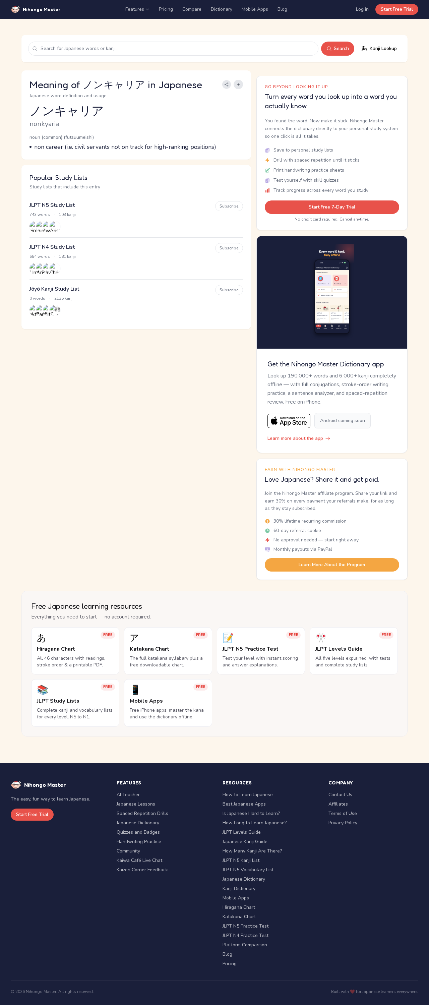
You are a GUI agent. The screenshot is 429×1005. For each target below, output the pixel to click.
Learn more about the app (295, 438)
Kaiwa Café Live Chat (139, 860)
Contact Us (340, 794)
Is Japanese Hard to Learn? (251, 813)
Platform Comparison (245, 945)
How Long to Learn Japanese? (255, 823)
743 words (39, 214)
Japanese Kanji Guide (245, 841)
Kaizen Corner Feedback (142, 870)
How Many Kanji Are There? (252, 851)
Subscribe (229, 206)
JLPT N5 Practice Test (245, 926)
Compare (191, 9)
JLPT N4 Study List (52, 247)
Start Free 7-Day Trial (332, 207)
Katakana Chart (239, 916)
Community (128, 851)
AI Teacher (128, 794)
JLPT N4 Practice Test (245, 935)
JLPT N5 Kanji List (241, 860)
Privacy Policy (342, 823)
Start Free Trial (397, 9)
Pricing (166, 9)
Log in (362, 9)
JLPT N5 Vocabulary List (248, 870)
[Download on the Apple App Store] (288, 421)
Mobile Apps (255, 9)
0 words (37, 298)
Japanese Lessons (136, 804)
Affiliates (338, 804)
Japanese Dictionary (138, 823)
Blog (282, 9)
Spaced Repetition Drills (142, 813)
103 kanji (67, 214)
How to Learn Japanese (248, 794)
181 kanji (67, 256)
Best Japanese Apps (244, 804)
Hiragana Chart (239, 907)
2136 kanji (63, 298)
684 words (39, 256)
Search (341, 48)
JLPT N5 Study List (52, 205)
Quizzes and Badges (138, 832)
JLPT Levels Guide (242, 832)
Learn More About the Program (332, 564)
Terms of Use (342, 813)
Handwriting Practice (139, 841)
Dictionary (221, 9)
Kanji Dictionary (239, 888)
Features (134, 9)
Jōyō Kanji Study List (54, 289)
